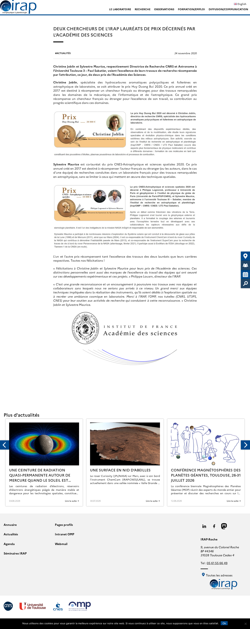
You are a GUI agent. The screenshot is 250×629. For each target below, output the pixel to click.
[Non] (245, 624)
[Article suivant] (245, 445)
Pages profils (64, 525)
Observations (164, 9)
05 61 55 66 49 (217, 563)
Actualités (64, 53)
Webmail (61, 544)
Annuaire (10, 525)
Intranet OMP (64, 534)
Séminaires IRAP (15, 553)
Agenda (9, 544)
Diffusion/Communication (228, 9)
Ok (224, 623)
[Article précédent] (4, 445)
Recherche (142, 9)
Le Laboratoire (120, 9)
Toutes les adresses (218, 575)
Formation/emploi (191, 9)
